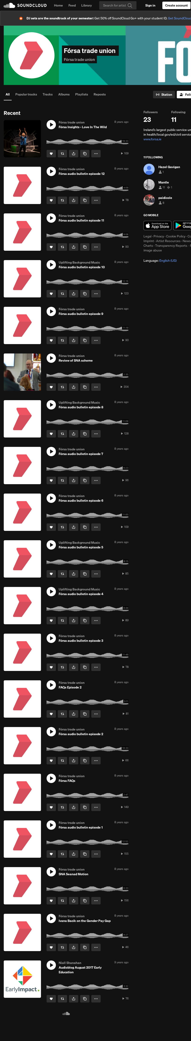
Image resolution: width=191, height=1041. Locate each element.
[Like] (51, 153)
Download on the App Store (157, 225)
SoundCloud (25, 5)
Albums (64, 94)
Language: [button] (160, 260)
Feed (72, 5)
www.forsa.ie (152, 139)
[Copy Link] (84, 153)
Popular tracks (26, 94)
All (8, 94)
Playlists (81, 94)
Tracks (48, 94)
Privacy (158, 236)
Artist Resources (168, 240)
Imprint (148, 240)
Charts (148, 245)
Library (86, 5)
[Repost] (62, 153)
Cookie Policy (175, 236)
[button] (51, 124)
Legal (147, 236)
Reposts (100, 94)
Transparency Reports (171, 245)
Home (58, 5)
